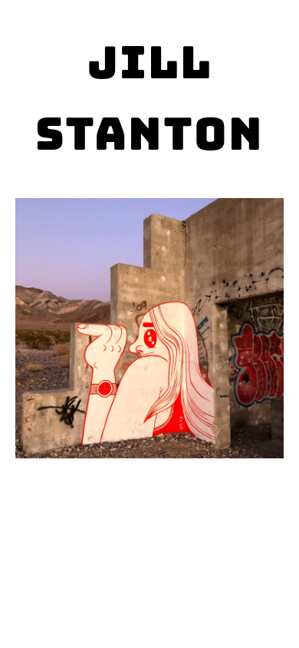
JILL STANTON (149, 98)
